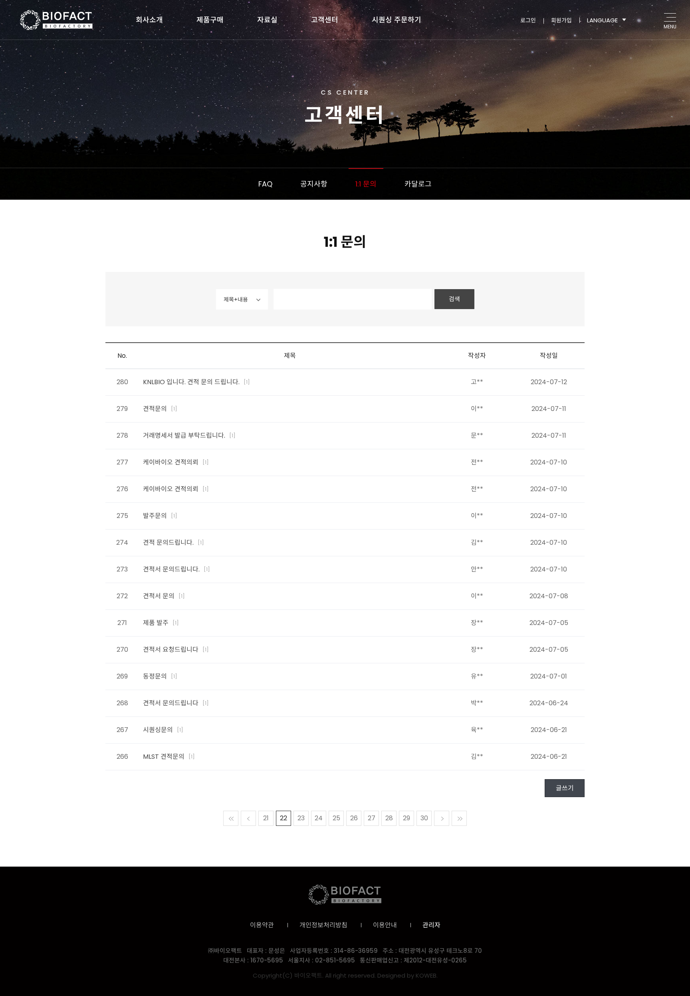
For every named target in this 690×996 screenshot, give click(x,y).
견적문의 (160, 408)
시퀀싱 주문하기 (396, 20)
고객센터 (324, 20)
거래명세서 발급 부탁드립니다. (189, 435)
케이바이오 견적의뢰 (176, 462)
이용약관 (262, 925)
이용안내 (385, 925)
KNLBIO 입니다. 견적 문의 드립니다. (196, 382)
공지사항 (313, 184)
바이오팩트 (56, 20)
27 (371, 818)
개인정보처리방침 (323, 925)
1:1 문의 (366, 184)
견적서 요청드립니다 (176, 649)
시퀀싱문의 (163, 729)
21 (266, 818)
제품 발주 (161, 622)
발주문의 (160, 515)
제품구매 (210, 20)
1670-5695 (266, 960)
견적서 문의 (164, 596)
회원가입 (561, 20)
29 (406, 818)
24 (319, 818)
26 (354, 818)
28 (389, 818)
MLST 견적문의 (169, 756)
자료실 (267, 20)
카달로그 (418, 184)
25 (336, 818)
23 (301, 818)
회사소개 (149, 20)
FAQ (265, 184)
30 (424, 818)
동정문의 (160, 676)
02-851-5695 (335, 960)
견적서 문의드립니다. (176, 569)
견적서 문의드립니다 (176, 703)
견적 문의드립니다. (173, 542)
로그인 (528, 20)
